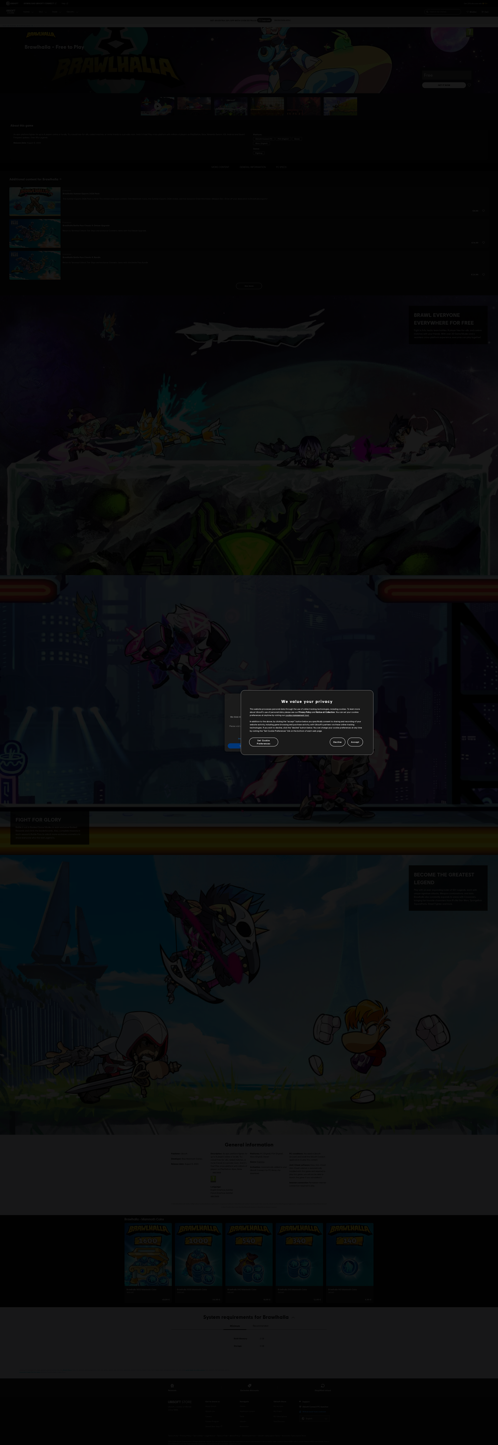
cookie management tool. (297, 715)
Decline (337, 742)
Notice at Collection (325, 712)
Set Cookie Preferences (263, 742)
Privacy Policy (305, 712)
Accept (355, 742)
